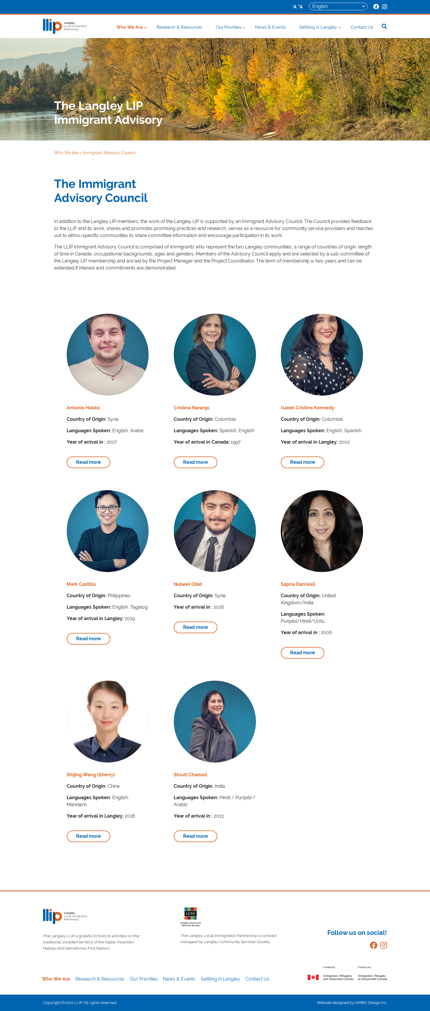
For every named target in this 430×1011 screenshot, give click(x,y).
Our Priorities (228, 27)
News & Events (270, 27)
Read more (88, 462)
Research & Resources (179, 27)
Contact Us (362, 27)
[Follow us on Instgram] (382, 946)
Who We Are (129, 27)
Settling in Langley (318, 27)
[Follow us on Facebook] (372, 946)
